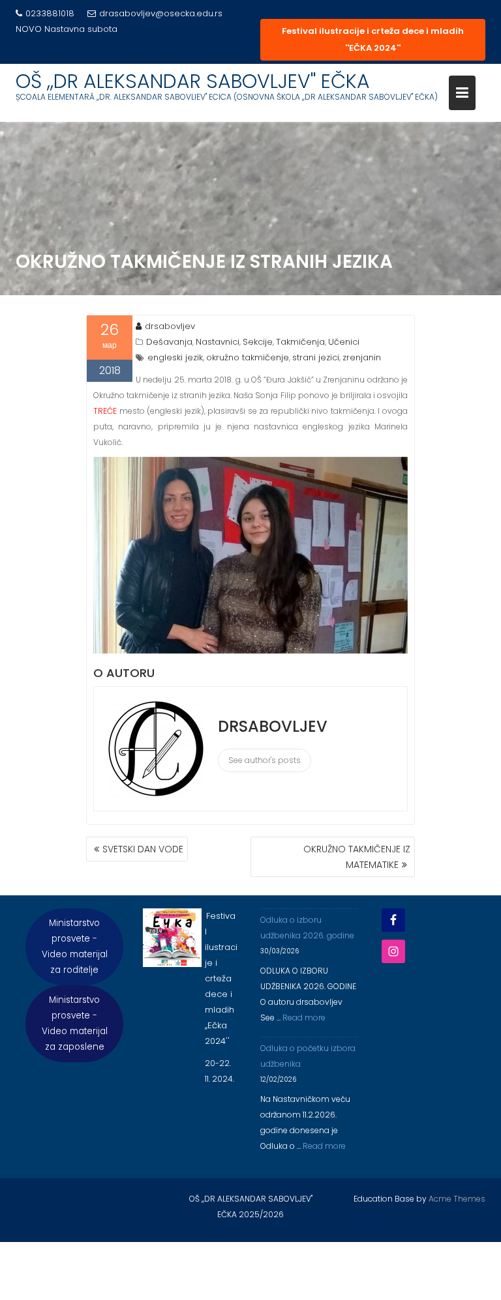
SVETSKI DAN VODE (142, 849)
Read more (304, 1017)
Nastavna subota (80, 29)
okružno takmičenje (247, 357)
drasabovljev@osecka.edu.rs (160, 13)
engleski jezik (175, 357)
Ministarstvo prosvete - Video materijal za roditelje (75, 946)
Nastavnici (217, 342)
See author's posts (264, 760)
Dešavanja (169, 342)
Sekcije (258, 342)
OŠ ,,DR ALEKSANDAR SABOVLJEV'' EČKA (193, 81)
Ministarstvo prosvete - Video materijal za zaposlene (75, 1023)
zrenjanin (361, 357)
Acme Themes (457, 1198)
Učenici (343, 342)
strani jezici (315, 357)
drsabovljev (170, 326)
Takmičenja (300, 342)
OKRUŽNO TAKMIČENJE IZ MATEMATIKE (356, 857)
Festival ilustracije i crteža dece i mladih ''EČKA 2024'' (373, 39)
